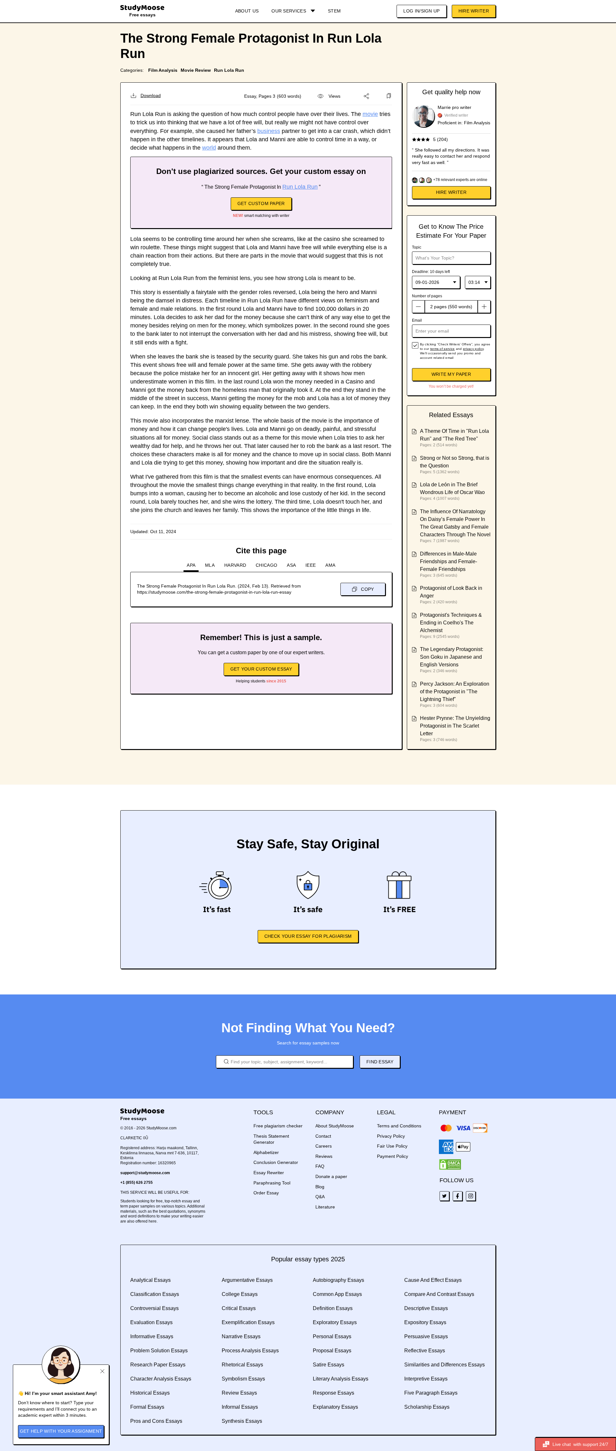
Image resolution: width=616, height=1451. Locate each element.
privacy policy (473, 348)
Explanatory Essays (335, 1407)
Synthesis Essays (242, 1421)
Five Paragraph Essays (431, 1393)
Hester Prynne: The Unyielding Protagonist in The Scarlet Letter (455, 725)
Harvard (235, 565)
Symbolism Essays (243, 1378)
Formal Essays (147, 1407)
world (209, 147)
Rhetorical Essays (242, 1364)
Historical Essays (150, 1393)
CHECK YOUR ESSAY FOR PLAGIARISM (308, 936)
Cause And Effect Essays (433, 1280)
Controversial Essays (154, 1308)
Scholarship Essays (426, 1407)
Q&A (320, 1196)
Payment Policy (392, 1156)
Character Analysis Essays (160, 1378)
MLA (210, 565)
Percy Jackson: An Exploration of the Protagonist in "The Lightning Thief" (454, 691)
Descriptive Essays (426, 1308)
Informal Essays (240, 1407)
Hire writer (451, 192)
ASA (291, 565)
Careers (323, 1146)
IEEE (310, 565)
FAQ (319, 1166)
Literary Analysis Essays (340, 1378)
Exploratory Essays (335, 1322)
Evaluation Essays (151, 1322)
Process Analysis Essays (250, 1350)
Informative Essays (151, 1336)
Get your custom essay (261, 669)
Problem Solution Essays (159, 1350)
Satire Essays (328, 1364)
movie (370, 114)
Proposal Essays (332, 1350)
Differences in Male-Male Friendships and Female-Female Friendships (448, 561)
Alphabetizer (266, 1152)
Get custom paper (261, 203)
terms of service (442, 348)
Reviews (323, 1156)
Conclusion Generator (275, 1162)
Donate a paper (331, 1176)
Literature (325, 1206)
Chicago (266, 565)
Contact (323, 1136)
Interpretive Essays (426, 1378)
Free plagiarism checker (278, 1125)
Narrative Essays (241, 1336)
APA (191, 565)
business (268, 131)
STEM (334, 10)
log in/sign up (421, 10)
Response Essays (333, 1393)
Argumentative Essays (247, 1280)
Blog (319, 1186)
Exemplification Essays (248, 1322)
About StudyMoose (334, 1125)
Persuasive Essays (426, 1336)
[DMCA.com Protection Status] (450, 1164)
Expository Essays (425, 1322)
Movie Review (196, 70)
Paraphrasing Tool (271, 1182)
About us (247, 10)
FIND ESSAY (379, 1061)
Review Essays (239, 1393)
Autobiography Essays (338, 1280)
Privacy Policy (391, 1136)
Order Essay (266, 1192)
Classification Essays (154, 1294)
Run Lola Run (229, 70)
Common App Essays (337, 1294)
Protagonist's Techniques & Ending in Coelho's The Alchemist (451, 622)
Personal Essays (332, 1336)
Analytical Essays (150, 1280)
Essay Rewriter (268, 1172)
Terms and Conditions (399, 1125)
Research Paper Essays (157, 1364)
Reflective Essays (424, 1350)
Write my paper (451, 374)
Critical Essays (239, 1308)
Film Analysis (162, 70)
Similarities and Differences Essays (444, 1364)
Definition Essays (333, 1308)
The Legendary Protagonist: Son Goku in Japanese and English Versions (451, 657)
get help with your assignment (61, 1431)
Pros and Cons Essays (156, 1421)
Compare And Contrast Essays (439, 1294)
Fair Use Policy (392, 1146)
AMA (330, 565)
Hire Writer (473, 10)
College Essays (240, 1294)
